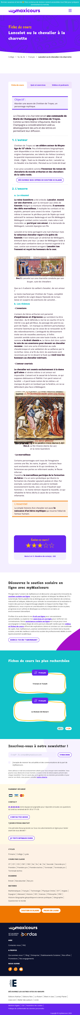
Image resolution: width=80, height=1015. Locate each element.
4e (21, 57)
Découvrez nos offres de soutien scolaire (40, 180)
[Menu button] (70, 10)
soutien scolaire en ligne (19, 596)
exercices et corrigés (42, 619)
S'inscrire (65, 754)
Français (31, 57)
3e (24, 57)
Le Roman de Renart (40, 712)
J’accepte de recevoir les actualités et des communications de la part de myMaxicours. (39, 763)
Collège (11, 57)
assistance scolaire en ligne (38, 621)
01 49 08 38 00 (14, 807)
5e (18, 57)
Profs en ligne (39, 616)
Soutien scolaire (30, 910)
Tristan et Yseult (40, 684)
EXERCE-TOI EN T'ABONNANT (24, 640)
